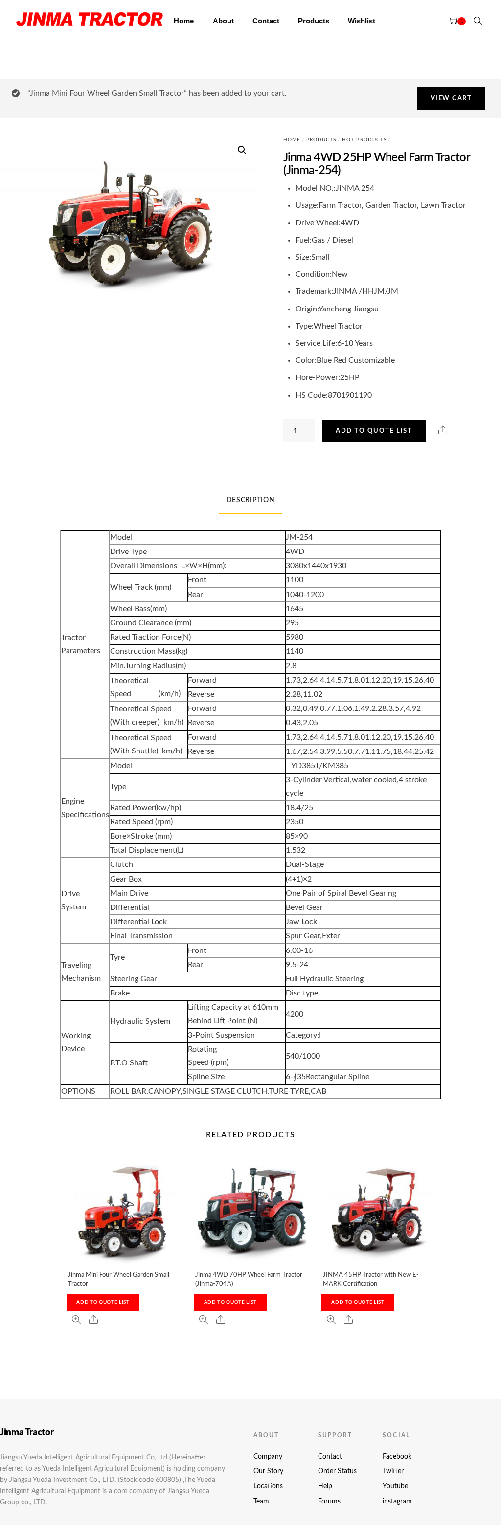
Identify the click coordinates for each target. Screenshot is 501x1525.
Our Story (268, 1471)
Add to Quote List (374, 431)
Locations (268, 1486)
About (223, 21)
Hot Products (364, 139)
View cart (451, 98)
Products (313, 21)
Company (267, 1456)
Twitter (393, 1471)
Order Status (337, 1471)
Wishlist (361, 21)
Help (325, 1486)
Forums (329, 1501)
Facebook (397, 1456)
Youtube (395, 1486)
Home (184, 21)
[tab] (250, 500)
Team (261, 1501)
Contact (265, 21)
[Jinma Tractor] (89, 29)
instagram (397, 1501)
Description (251, 500)
